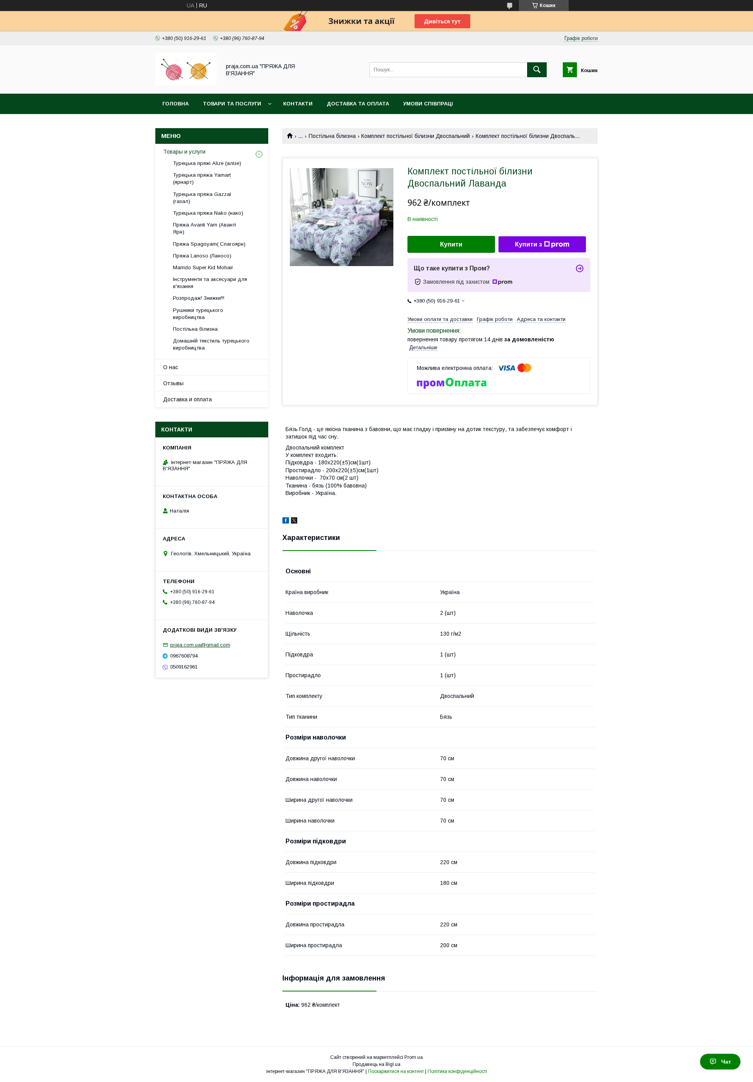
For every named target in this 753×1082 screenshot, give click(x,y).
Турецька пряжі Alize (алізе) (207, 163)
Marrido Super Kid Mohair (203, 267)
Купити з (528, 244)
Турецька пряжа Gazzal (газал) (202, 197)
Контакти (298, 104)
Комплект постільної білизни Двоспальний (415, 136)
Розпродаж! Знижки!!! (198, 298)
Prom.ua (413, 1057)
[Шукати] (537, 69)
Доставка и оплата (187, 399)
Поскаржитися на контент (396, 1071)
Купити (451, 244)
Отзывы (173, 383)
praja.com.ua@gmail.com (200, 645)
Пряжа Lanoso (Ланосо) (202, 256)
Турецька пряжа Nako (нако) (208, 213)
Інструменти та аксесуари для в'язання (210, 282)
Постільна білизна (332, 136)
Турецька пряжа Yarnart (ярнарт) (202, 178)
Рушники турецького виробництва (198, 313)
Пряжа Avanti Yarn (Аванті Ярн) (204, 228)
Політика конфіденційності (457, 1071)
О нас (170, 367)
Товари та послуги (232, 104)
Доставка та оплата (358, 104)
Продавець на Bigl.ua (376, 1064)
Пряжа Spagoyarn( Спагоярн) (209, 244)
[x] (294, 521)
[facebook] (285, 521)
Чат (726, 1061)
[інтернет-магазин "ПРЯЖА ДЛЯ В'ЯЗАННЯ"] (185, 83)
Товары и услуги (184, 152)
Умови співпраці (428, 104)
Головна (175, 104)
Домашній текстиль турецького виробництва (211, 344)
